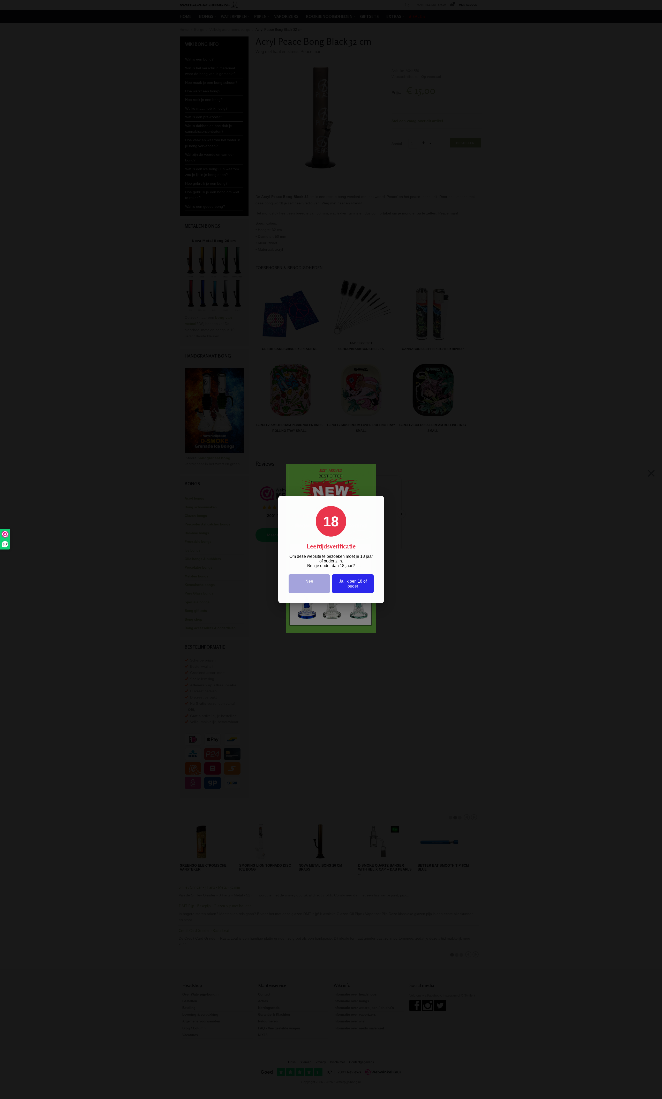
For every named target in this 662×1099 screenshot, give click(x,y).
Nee (309, 581)
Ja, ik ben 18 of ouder (353, 583)
